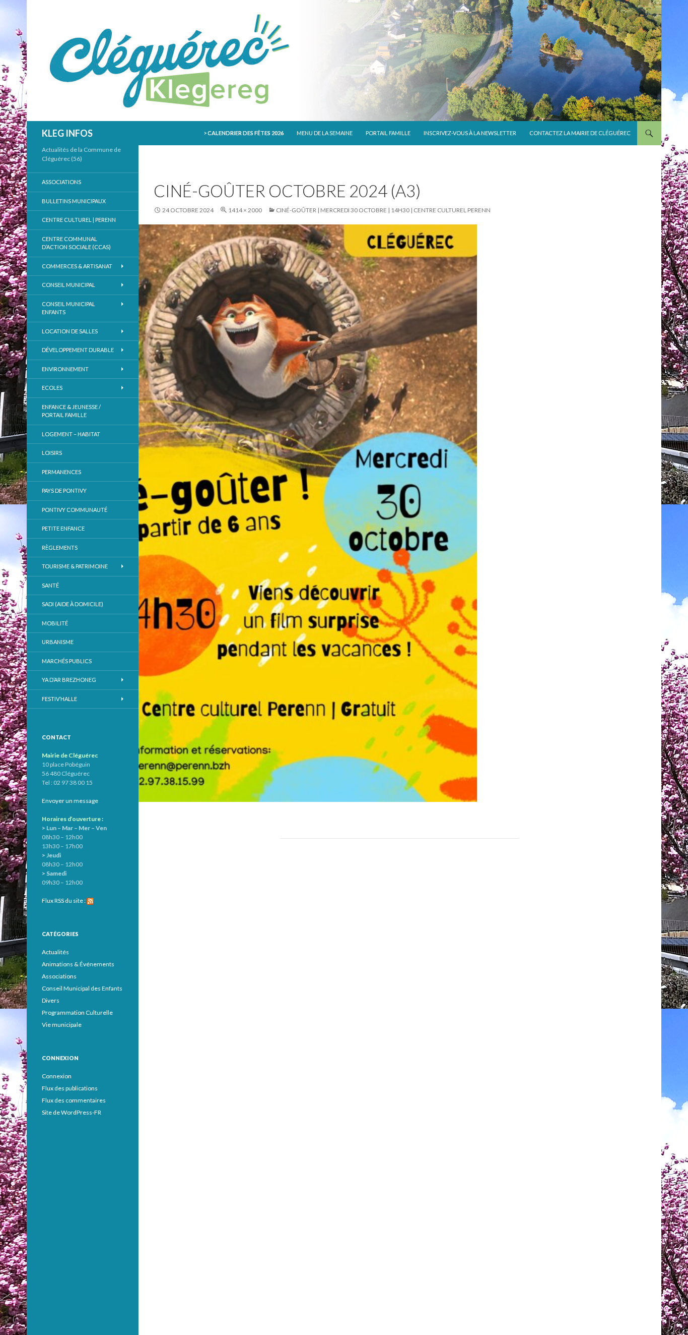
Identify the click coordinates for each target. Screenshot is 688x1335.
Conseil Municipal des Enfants (82, 988)
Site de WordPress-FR (71, 1112)
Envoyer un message (70, 800)
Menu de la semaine (325, 133)
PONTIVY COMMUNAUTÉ (74, 509)
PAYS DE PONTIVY (64, 490)
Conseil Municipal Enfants (68, 308)
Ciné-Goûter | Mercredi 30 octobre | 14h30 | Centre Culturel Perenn (383, 210)
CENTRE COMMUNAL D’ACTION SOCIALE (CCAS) (76, 243)
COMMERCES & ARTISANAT (77, 266)
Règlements (60, 547)
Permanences (61, 472)
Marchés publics (67, 661)
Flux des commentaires (74, 1100)
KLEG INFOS (67, 133)
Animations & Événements (78, 964)
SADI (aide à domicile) (72, 604)
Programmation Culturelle (77, 1012)
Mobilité (55, 623)
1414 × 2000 (245, 210)
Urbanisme (58, 642)
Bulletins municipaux (74, 201)
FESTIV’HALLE (59, 698)
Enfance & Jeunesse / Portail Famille (71, 411)
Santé (50, 585)
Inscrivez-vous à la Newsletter (470, 133)
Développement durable (78, 349)
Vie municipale (62, 1024)
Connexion (57, 1076)
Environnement (65, 369)
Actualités (55, 952)
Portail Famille (388, 133)
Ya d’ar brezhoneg (69, 679)
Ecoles (52, 387)
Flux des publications (70, 1088)
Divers (50, 1000)
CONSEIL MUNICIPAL (68, 284)
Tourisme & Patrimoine (75, 566)
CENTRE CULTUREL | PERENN (79, 219)
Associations (61, 182)
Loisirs (52, 452)
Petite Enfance (63, 528)
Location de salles (70, 331)
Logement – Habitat (71, 434)
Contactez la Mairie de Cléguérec (580, 133)
